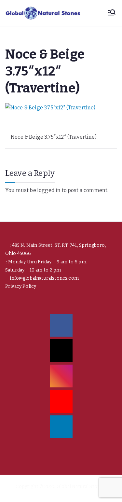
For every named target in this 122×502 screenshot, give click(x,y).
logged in (49, 190)
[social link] (61, 325)
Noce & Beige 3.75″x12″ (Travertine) (54, 137)
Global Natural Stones (81, 486)
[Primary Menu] (111, 13)
